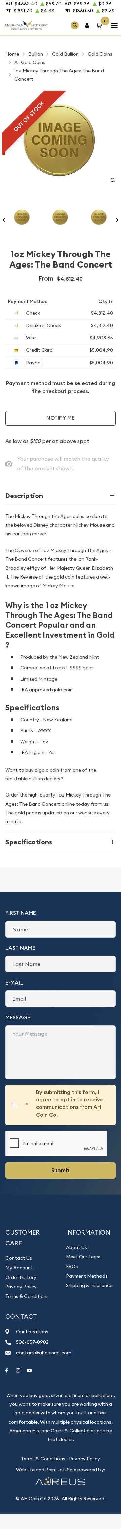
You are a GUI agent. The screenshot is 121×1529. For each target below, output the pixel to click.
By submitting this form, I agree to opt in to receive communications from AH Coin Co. (70, 1103)
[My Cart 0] (100, 25)
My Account (19, 1268)
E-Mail (14, 982)
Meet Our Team (83, 1257)
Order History (20, 1277)
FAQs (72, 1266)
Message (17, 1017)
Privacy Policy (21, 1287)
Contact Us (18, 1258)
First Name (20, 912)
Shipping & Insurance (89, 1285)
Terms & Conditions (27, 1296)
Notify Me (60, 418)
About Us (76, 1247)
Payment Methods (87, 1276)
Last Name (20, 947)
